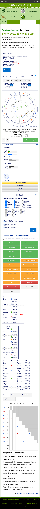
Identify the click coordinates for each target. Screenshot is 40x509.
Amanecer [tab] (20, 80)
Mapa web (23, 507)
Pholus (24, 211)
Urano (16, 204)
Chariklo (16, 211)
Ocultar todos (26, 395)
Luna (8, 202)
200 (4, 407)
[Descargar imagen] (3, 140)
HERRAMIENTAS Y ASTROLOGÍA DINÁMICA (16, 235)
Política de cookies (16, 503)
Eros (15, 213)
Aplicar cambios (9, 399)
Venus (8, 205)
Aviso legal (26, 499)
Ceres (8, 213)
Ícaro (15, 216)
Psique (24, 213)
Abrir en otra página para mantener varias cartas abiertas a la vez (22, 238)
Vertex (9, 210)
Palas (8, 214)
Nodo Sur (25, 202)
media (7, 227)
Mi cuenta (36, 1)
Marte (8, 207)
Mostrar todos (15, 395)
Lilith (24, 204)
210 (4, 422)
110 (4, 430)
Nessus (24, 210)
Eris (15, 214)
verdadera (13, 227)
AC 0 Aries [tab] (14, 80)
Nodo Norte (26, 201)
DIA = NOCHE (9, 221)
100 (4, 419)
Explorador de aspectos (30, 140)
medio (7, 224)
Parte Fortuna (27, 205)
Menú (3, 22)
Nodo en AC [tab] (28, 80)
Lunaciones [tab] (7, 80)
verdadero (13, 224)
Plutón (17, 207)
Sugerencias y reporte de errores (27, 493)
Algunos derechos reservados (11, 499)
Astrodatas (6, 30)
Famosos (14, 30)
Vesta (15, 210)
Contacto (4, 1)
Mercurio (9, 204)
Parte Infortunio (27, 207)
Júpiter (17, 201)
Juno (8, 216)
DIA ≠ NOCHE (19, 221)
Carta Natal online (20, 5)
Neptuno (17, 205)
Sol (8, 201)
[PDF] (7, 140)
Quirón (9, 211)
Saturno (17, 202)
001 (4, 411)
